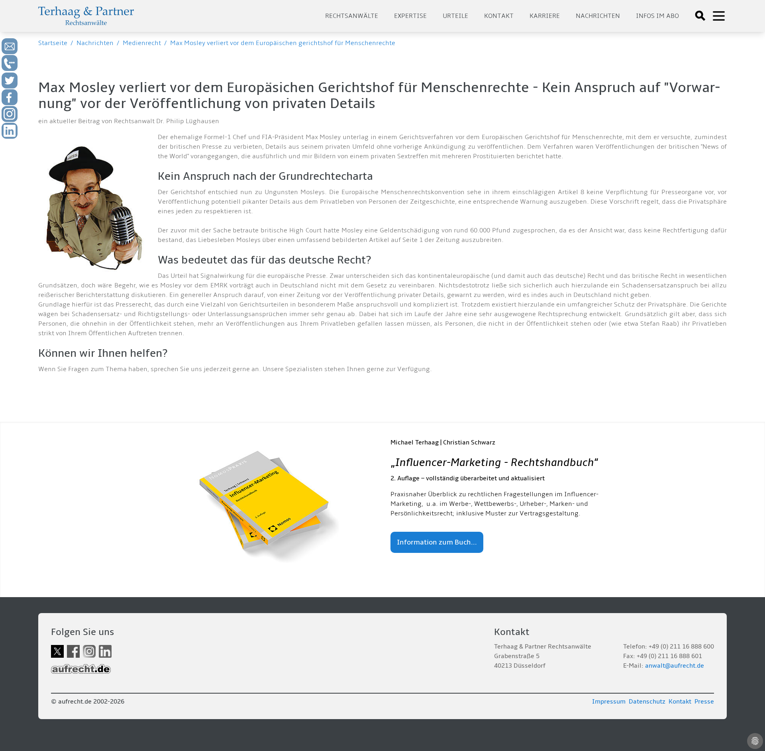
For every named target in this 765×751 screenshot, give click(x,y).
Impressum (609, 702)
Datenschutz (647, 702)
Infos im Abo (657, 16)
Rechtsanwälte (351, 16)
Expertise (410, 16)
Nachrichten (598, 16)
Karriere (545, 16)
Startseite (52, 43)
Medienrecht (142, 43)
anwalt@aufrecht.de (674, 666)
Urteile (455, 16)
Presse (704, 702)
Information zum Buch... (437, 542)
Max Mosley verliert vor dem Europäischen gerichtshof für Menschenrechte (282, 43)
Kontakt (499, 16)
